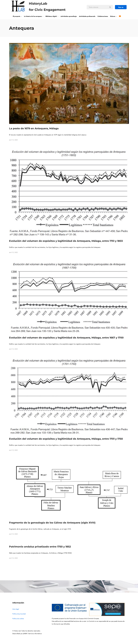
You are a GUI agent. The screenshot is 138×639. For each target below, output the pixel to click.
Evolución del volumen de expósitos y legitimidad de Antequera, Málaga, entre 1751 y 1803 (66, 240)
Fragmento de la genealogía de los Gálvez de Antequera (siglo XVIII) (52, 522)
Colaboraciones (103, 16)
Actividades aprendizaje (69, 16)
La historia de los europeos (33, 16)
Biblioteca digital (51, 16)
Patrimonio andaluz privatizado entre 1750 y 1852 (40, 546)
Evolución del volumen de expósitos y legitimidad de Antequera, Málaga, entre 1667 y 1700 (66, 337)
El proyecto (16, 16)
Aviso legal (15, 609)
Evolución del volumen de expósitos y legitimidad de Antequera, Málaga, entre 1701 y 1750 (66, 438)
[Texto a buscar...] (110, 7)
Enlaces (112, 16)
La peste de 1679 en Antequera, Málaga (34, 128)
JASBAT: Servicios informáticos (32, 634)
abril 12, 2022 (13, 140)
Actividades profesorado (87, 16)
